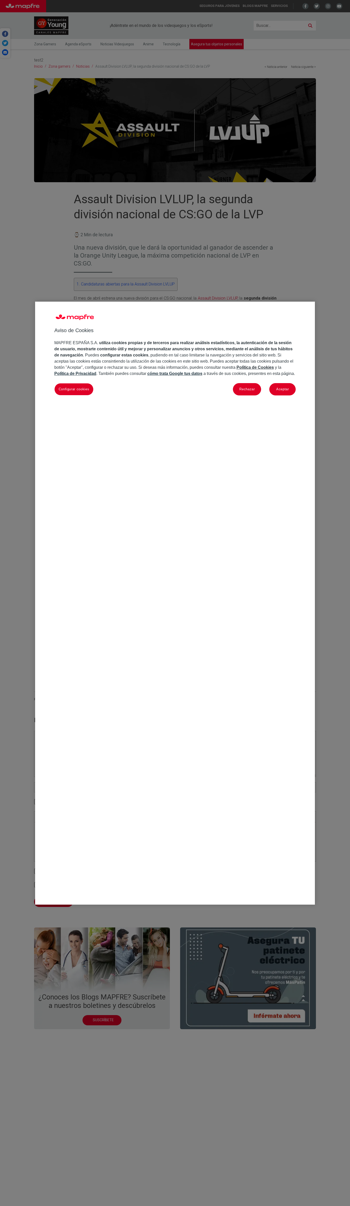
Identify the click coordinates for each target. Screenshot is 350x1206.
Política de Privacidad (75, 373)
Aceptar (282, 389)
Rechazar (247, 389)
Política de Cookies (255, 367)
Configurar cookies (74, 389)
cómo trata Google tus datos (174, 373)
